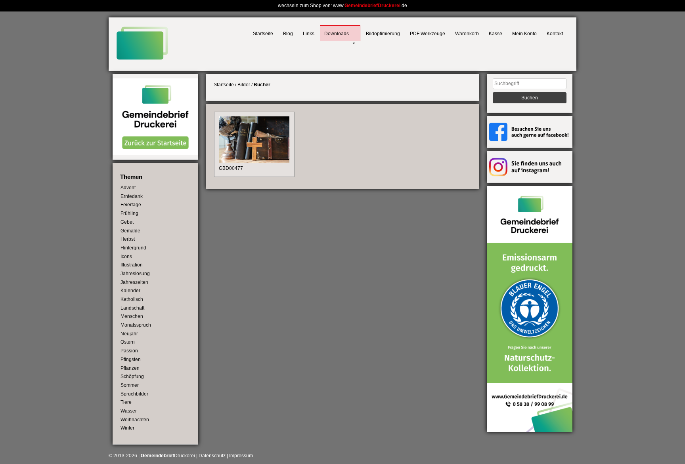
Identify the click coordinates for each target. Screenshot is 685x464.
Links (308, 33)
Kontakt (555, 33)
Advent (128, 187)
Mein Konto (524, 33)
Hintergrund (133, 248)
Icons (126, 256)
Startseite (263, 33)
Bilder (243, 84)
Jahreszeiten (134, 282)
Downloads (336, 33)
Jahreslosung (135, 273)
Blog (288, 33)
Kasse (495, 33)
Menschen (132, 316)
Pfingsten (131, 359)
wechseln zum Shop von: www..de (342, 5)
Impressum (241, 455)
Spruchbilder (134, 394)
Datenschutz (212, 455)
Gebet (127, 222)
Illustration (132, 265)
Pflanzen (130, 368)
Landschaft (132, 308)
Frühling (129, 213)
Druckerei (168, 455)
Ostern (128, 342)
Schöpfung (132, 376)
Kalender (130, 290)
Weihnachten (135, 419)
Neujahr (129, 334)
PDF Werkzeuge (427, 33)
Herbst (128, 239)
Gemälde (130, 231)
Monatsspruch (136, 325)
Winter (127, 428)
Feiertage (131, 204)
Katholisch (132, 299)
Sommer (130, 385)
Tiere (126, 402)
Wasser (129, 411)
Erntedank (132, 196)
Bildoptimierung (383, 33)
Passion (129, 351)
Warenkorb (467, 33)
